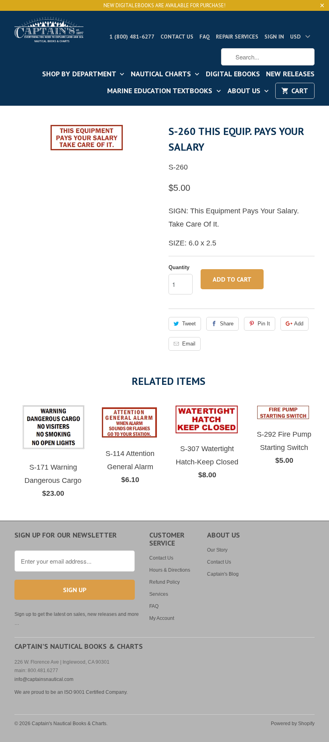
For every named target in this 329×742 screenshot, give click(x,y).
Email (188, 344)
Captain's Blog (223, 574)
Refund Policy (164, 582)
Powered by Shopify (293, 723)
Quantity (179, 267)
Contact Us (176, 36)
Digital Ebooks (233, 74)
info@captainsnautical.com (43, 679)
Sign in (274, 36)
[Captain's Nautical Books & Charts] (48, 32)
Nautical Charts (162, 74)
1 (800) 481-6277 (132, 36)
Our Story (217, 550)
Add (298, 324)
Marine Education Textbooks (160, 91)
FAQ (204, 36)
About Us (244, 91)
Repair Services (237, 36)
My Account (161, 618)
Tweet (189, 324)
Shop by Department (80, 74)
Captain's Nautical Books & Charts (69, 723)
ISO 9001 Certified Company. (96, 692)
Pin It (264, 324)
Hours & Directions (169, 570)
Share (227, 324)
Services (158, 594)
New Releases (290, 74)
